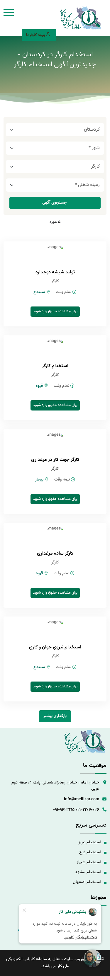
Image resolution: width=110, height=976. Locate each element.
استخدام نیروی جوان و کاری (55, 647)
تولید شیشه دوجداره (55, 272)
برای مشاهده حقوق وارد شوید (55, 311)
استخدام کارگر (55, 366)
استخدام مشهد (88, 872)
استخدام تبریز (89, 842)
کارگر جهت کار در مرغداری (55, 460)
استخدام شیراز (89, 862)
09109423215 (64, 810)
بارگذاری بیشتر (55, 716)
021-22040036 (87, 810)
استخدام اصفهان (87, 882)
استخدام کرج (90, 852)
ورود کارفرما (35, 35)
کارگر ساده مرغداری (55, 553)
